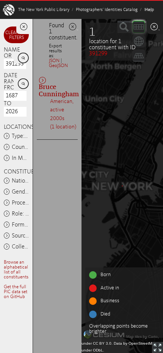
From (12, 88)
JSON (54, 60)
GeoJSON (58, 65)
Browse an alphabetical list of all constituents (16, 270)
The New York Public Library (43, 10)
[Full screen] (157, 347)
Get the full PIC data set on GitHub (15, 291)
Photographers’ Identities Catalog (107, 10)
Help (149, 10)
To (7, 104)
